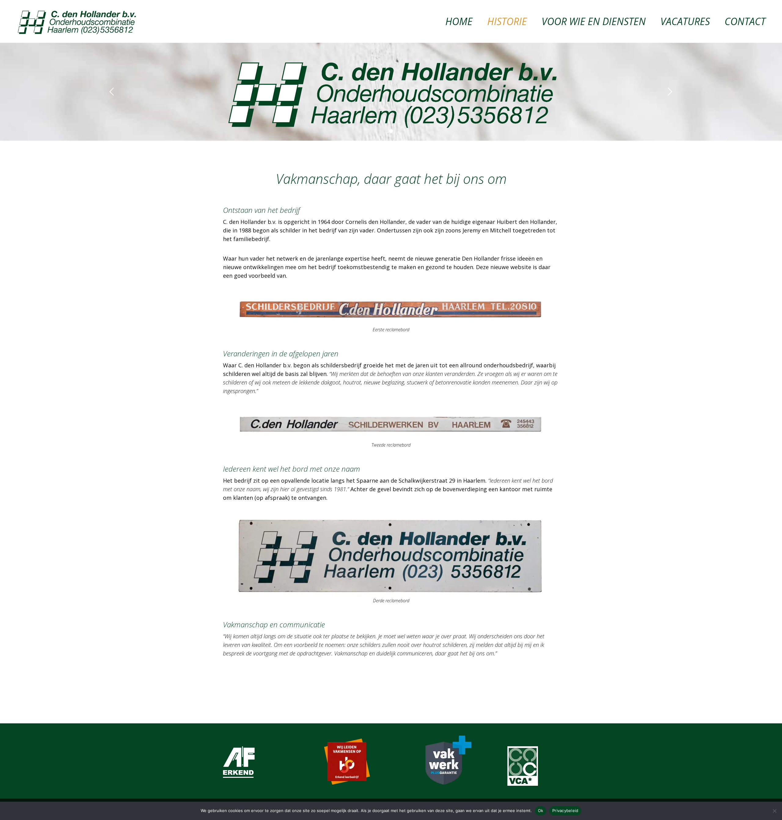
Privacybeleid (565, 810)
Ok (540, 810)
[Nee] (774, 811)
